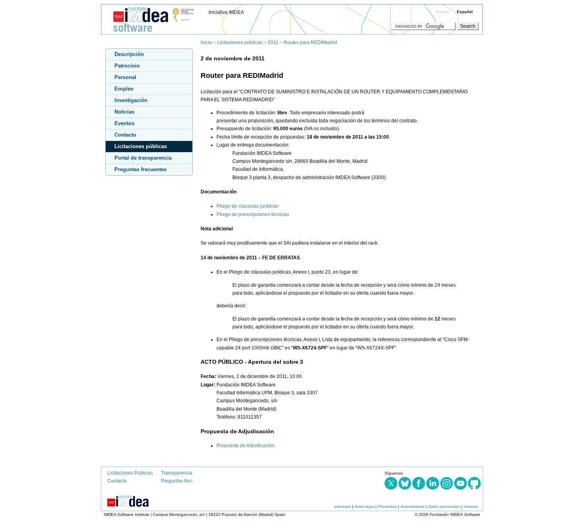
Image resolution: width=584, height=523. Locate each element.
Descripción (129, 54)
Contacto (125, 135)
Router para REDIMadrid (310, 42)
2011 (273, 42)
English (443, 12)
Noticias (124, 112)
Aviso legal (364, 506)
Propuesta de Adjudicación (246, 445)
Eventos (124, 123)
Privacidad (387, 506)
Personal (125, 77)
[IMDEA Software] (150, 32)
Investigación (130, 100)
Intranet (471, 506)
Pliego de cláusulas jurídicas (247, 206)
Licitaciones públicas (240, 42)
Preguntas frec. (177, 481)
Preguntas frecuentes (140, 169)
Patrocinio (127, 66)
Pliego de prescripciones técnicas (253, 214)
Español (465, 12)
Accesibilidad (412, 506)
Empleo (123, 89)
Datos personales (444, 506)
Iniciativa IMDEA (226, 12)
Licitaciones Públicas (130, 473)
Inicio (206, 42)
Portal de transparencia (143, 158)
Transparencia (176, 473)
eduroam (343, 506)
